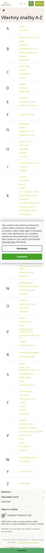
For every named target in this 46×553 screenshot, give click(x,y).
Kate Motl (24, 180)
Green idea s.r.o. (27, 131)
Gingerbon (24, 124)
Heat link (23, 145)
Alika (21, 26)
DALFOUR (23, 88)
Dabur (22, 84)
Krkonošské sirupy (28, 210)
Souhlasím (22, 256)
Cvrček (22, 77)
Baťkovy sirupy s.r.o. (29, 37)
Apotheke (23, 30)
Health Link (25, 141)
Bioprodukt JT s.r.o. (28, 49)
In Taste (23, 166)
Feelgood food (26, 114)
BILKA (21, 41)
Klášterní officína (28, 195)
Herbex (22, 153)
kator (22, 184)
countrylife (25, 74)
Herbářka (23, 149)
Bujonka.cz (24, 60)
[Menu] (40, 3)
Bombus (23, 56)
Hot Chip (23, 156)
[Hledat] (20, 3)
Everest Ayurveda (27, 105)
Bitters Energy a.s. (28, 52)
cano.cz (23, 70)
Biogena (23, 45)
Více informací (8, 242)
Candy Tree (24, 66)
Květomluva (25, 214)
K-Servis (23, 177)
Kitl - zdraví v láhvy (29, 192)
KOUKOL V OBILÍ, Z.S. (28, 207)
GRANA (22, 127)
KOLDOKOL (24, 199)
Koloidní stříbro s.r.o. (30, 203)
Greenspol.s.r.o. (27, 135)
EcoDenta (24, 98)
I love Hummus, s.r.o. (29, 163)
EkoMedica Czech (27, 102)
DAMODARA (24, 91)
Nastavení (22, 248)
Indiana (23, 170)
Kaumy (22, 188)
